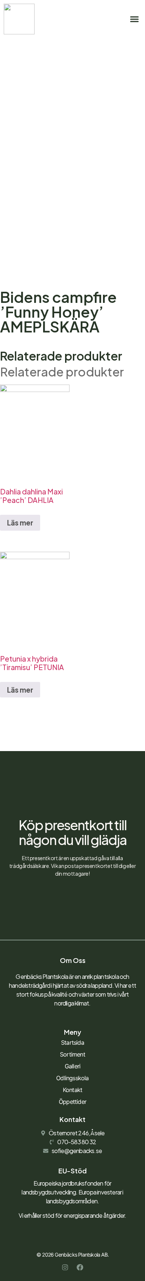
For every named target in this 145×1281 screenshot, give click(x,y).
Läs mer (20, 522)
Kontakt (72, 1090)
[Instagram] (65, 1267)
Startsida (72, 1042)
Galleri (72, 1066)
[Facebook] (80, 1267)
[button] (135, 19)
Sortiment (72, 1054)
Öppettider (72, 1101)
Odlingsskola (72, 1078)
